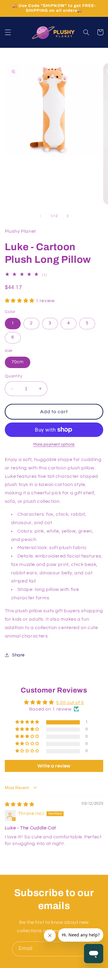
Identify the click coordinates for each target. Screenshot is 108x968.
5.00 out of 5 (70, 702)
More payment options (54, 445)
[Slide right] (67, 216)
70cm (17, 362)
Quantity (13, 376)
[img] (19, 804)
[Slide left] (40, 216)
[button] (8, 32)
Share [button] (18, 655)
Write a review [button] (54, 766)
